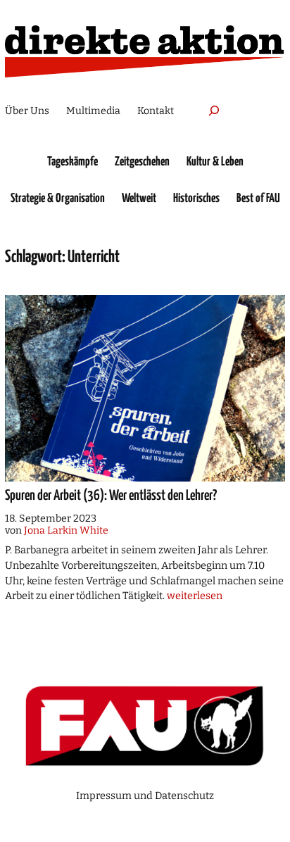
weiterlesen (194, 595)
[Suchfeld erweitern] (214, 110)
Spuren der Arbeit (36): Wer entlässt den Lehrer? (111, 496)
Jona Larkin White (66, 530)
